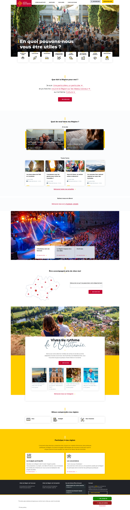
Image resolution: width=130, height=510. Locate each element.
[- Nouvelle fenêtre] (39, 375)
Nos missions (90, 418)
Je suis (49, 85)
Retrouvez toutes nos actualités (64, 189)
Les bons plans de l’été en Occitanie (33, 175)
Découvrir (65, 362)
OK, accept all (103, 498)
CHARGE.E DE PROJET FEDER (74, 491)
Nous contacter (95, 492)
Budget (60, 418)
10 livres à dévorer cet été (75, 144)
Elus (33, 418)
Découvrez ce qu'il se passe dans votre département (86, 283)
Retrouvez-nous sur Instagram (65, 394)
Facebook (69, 204)
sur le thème (59, 92)
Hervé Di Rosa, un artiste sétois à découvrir (75, 175)
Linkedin (75, 204)
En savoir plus (30, 471)
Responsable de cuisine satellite (75, 485)
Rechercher (66, 99)
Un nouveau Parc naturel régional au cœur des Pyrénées (95, 176)
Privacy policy (22, 507)
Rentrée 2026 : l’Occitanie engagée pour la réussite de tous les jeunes (44, 143)
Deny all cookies (103, 503)
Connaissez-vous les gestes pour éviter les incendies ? (53, 176)
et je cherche (45, 89)
